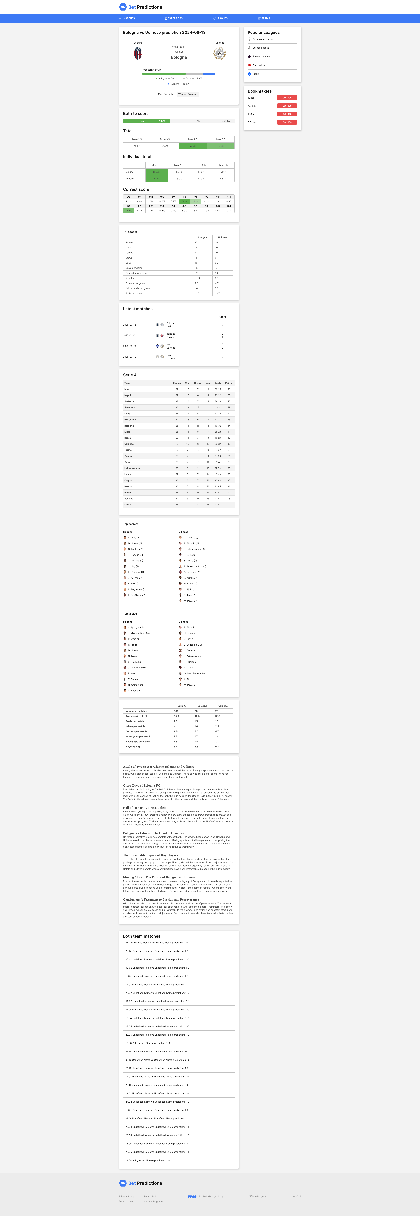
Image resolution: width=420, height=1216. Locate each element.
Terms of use (126, 1201)
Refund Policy (151, 1196)
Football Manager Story (211, 1196)
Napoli (128, 395)
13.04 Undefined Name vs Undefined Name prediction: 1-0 (157, 1018)
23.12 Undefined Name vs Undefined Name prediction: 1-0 (157, 1068)
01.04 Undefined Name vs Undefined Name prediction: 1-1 (157, 1118)
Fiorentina (130, 419)
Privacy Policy (126, 1196)
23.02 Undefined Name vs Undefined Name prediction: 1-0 (157, 992)
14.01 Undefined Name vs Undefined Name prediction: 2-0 (157, 1076)
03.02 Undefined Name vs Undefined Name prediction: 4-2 (157, 967)
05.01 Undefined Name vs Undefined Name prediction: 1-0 (157, 959)
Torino (128, 450)
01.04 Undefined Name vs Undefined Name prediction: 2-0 (157, 1009)
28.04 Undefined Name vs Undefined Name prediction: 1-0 (157, 1026)
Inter (127, 389)
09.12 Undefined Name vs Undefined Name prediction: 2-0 (157, 1059)
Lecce (127, 474)
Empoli (128, 492)
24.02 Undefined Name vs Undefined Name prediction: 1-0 (157, 1101)
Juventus (129, 407)
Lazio (127, 413)
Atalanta (129, 401)
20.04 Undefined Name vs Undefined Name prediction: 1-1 (157, 1126)
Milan (127, 431)
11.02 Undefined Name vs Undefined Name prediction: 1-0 (157, 976)
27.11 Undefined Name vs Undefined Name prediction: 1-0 (157, 942)
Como (127, 462)
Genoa (128, 456)
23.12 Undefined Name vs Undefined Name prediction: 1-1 (157, 951)
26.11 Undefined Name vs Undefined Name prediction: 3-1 (157, 1051)
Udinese (129, 443)
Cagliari (128, 480)
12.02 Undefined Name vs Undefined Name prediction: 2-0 (157, 1093)
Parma (128, 486)
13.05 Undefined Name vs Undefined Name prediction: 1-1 (157, 1143)
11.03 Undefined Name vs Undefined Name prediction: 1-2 (157, 1110)
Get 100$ (287, 97)
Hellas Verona (132, 468)
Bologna (129, 425)
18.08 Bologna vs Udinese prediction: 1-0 (148, 1043)
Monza (128, 504)
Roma (127, 437)
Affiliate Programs (153, 1201)
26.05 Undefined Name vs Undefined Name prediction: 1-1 (157, 1151)
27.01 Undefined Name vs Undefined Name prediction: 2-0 (157, 1085)
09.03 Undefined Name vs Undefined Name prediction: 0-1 (157, 1001)
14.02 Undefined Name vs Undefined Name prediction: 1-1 (157, 984)
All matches (131, 231)
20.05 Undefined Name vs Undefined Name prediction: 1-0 (157, 1034)
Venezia (128, 498)
